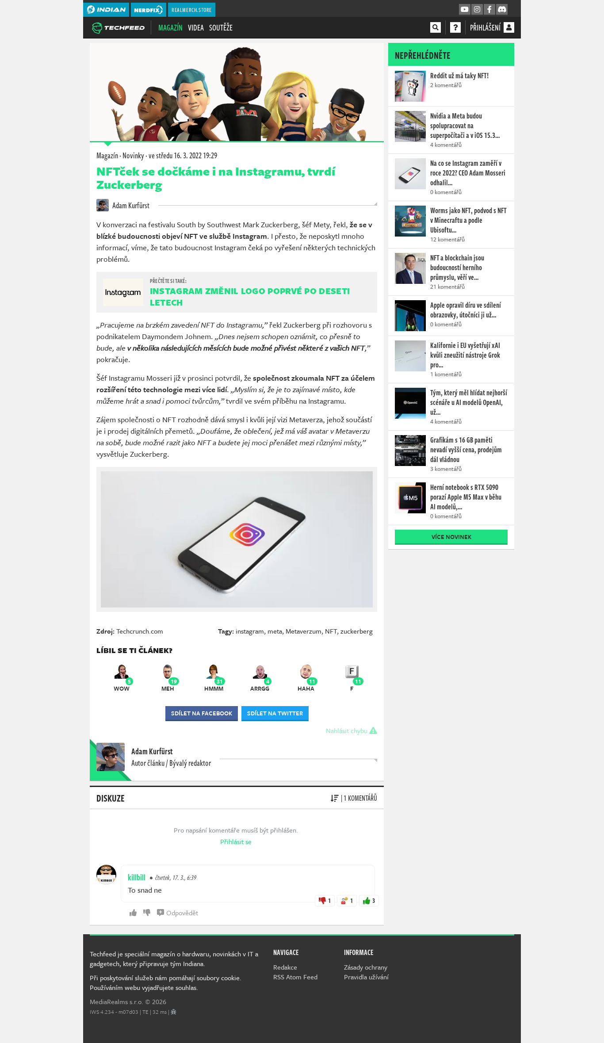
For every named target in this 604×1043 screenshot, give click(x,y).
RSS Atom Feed (295, 976)
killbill (136, 877)
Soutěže (221, 27)
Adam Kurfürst (130, 205)
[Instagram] (477, 9)
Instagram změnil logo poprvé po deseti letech (250, 296)
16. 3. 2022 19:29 (183, 155)
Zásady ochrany (365, 967)
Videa (196, 27)
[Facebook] (489, 9)
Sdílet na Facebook (201, 713)
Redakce (285, 967)
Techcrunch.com (139, 631)
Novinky (133, 155)
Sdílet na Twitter (275, 713)
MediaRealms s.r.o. (116, 1001)
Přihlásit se (236, 841)
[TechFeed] (118, 27)
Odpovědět (182, 912)
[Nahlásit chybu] (173, 1012)
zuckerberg (356, 631)
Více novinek (451, 536)
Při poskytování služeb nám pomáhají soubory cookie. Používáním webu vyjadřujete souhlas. (165, 982)
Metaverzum (303, 631)
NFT (331, 631)
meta (275, 631)
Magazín (170, 27)
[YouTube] (464, 9)
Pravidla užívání (366, 976)
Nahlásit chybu (347, 730)
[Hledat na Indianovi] (435, 27)
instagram (250, 631)
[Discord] (502, 9)
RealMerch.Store (192, 10)
